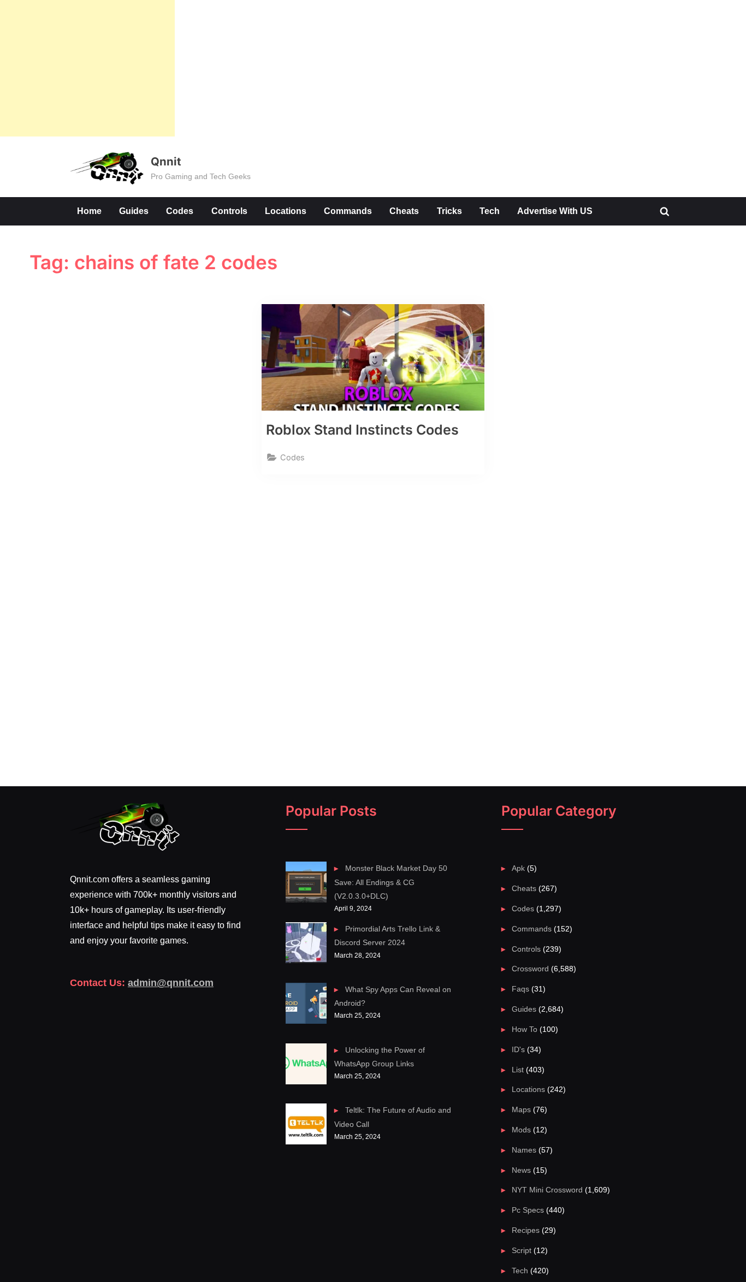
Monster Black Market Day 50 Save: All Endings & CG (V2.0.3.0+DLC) (390, 882)
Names (524, 1150)
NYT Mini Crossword (547, 1189)
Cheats (404, 211)
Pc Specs (528, 1210)
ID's (518, 1049)
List (518, 1069)
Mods (521, 1129)
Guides (134, 211)
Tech (489, 211)
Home (89, 211)
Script (521, 1250)
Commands (348, 211)
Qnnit (166, 161)
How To (524, 1029)
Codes (179, 211)
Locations (285, 211)
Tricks (449, 211)
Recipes (526, 1230)
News (521, 1170)
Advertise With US (555, 211)
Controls (229, 211)
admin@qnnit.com (171, 982)
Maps (521, 1109)
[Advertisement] (87, 68)
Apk (518, 868)
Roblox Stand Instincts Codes (362, 430)
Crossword (530, 968)
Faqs (520, 988)
